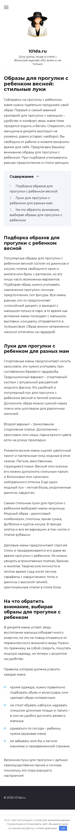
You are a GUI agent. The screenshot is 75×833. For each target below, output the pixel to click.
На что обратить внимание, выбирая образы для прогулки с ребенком (36, 215)
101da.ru (37, 51)
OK (63, 828)
